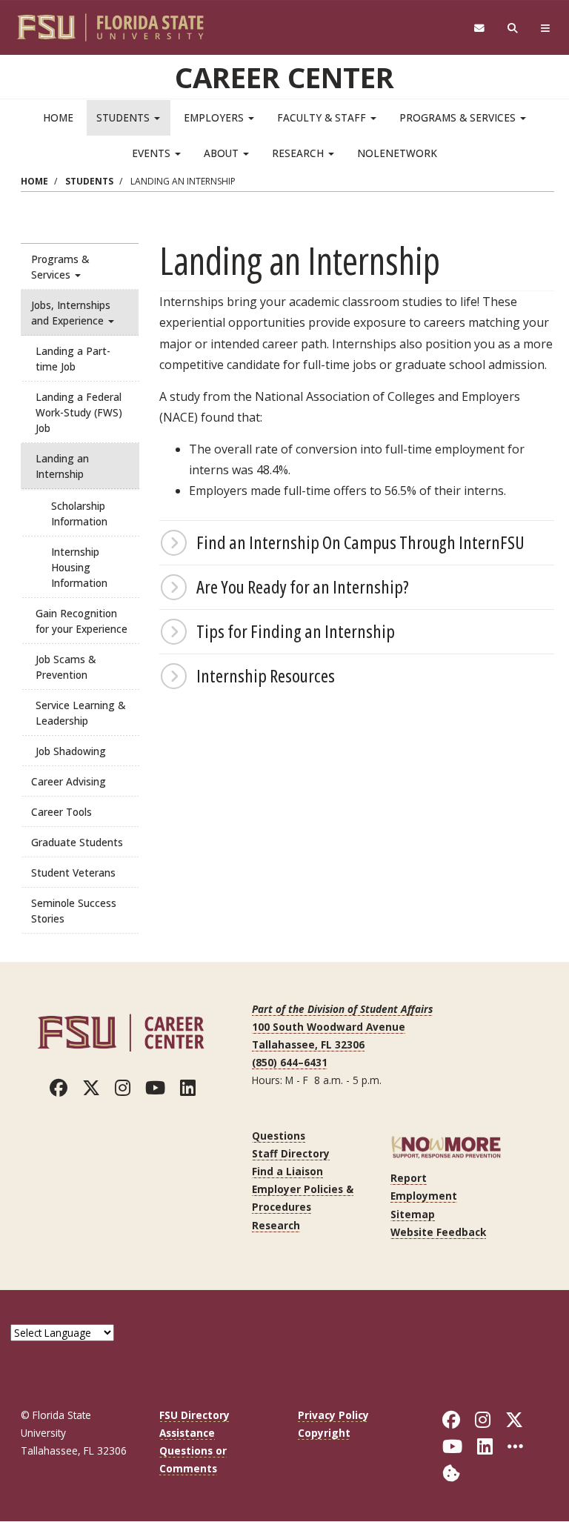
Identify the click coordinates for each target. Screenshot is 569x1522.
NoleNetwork (397, 153)
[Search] (513, 28)
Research (299, 153)
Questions (278, 1136)
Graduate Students (77, 842)
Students (124, 117)
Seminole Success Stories (73, 911)
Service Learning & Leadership (80, 713)
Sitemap (412, 1214)
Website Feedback (438, 1232)
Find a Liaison (287, 1171)
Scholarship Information (79, 513)
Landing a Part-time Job (73, 358)
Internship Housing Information (79, 567)
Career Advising (68, 781)
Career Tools (61, 812)
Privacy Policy (333, 1415)
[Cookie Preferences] (451, 1472)
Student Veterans (73, 872)
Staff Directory (291, 1153)
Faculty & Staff (323, 117)
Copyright (324, 1433)
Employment (423, 1196)
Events (152, 153)
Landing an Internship (62, 466)
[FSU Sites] (545, 28)
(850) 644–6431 (289, 1062)
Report (408, 1178)
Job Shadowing (71, 751)
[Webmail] (479, 28)
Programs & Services (459, 117)
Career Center (284, 77)
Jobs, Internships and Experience (70, 313)
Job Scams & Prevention (66, 667)
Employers (215, 117)
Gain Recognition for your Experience (81, 621)
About (223, 153)
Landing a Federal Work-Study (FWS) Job (79, 412)
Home (58, 117)
